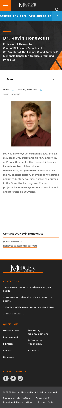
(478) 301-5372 (12, 241)
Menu (10, 79)
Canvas (7, 350)
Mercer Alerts (11, 330)
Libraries (8, 344)
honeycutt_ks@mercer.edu (20, 245)
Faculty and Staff (27, 89)
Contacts (33, 350)
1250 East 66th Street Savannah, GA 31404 (28, 307)
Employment (10, 337)
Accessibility (43, 398)
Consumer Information (16, 398)
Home (6, 89)
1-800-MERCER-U (13, 313)
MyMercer (9, 357)
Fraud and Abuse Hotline (18, 402)
